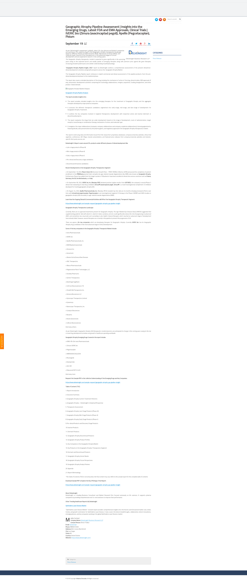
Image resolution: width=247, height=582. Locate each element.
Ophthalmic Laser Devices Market (76, 506)
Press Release (71, 562)
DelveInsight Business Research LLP (92, 520)
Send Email (73, 525)
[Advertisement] (146, 9)
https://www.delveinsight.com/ (81, 538)
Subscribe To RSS (2, 340)
